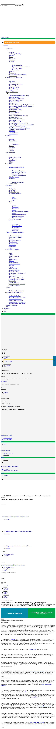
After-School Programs (15, 235)
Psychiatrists (12, 276)
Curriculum (12, 190)
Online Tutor (15, 229)
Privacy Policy (7, 555)
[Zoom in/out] (5, 582)
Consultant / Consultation (16, 84)
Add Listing (3, 38)
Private (14, 210)
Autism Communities (15, 157)
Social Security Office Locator (17, 302)
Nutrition (11, 71)
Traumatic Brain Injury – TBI (17, 284)
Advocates (12, 81)
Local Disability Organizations (17, 297)
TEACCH (12, 131)
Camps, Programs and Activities (14, 232)
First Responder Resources (16, 290)
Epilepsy (11, 265)
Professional (9, 48)
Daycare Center (13, 103)
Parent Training (13, 89)
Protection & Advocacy (15, 299)
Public (14, 213)
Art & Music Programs (15, 237)
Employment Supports (18, 170)
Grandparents (12, 160)
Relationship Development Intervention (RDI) (21, 125)
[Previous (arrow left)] (1, 583)
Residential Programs (18, 182)
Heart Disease (13, 268)
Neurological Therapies (15, 118)
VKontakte (6, 595)
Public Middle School (18, 216)
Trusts (11, 90)
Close (2, 618)
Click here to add (29, 691)
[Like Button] (1, 387)
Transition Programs (17, 174)
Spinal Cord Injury (14, 282)
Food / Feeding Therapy (15, 109)
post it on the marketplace (44, 705)
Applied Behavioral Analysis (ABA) (19, 95)
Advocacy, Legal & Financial (14, 77)
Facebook (6, 585)
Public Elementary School (19, 214)
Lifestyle (8, 135)
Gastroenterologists (17, 65)
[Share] (2, 582)
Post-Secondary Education (19, 172)
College (14, 205)
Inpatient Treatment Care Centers (21, 66)
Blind (10, 258)
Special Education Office (16, 300)
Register (7, 37)
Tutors (11, 220)
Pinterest (5, 591)
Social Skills (12, 246)
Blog (5, 311)
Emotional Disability (14, 264)
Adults (11, 155)
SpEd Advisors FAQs (8, 554)
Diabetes (11, 261)
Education (9, 185)
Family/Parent (13, 159)
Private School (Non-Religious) (20, 211)
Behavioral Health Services (16, 98)
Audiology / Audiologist (15, 54)
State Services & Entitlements (17, 303)
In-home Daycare (14, 112)
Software (14, 198)
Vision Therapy (13, 134)
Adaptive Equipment (11, 305)
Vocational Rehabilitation (19, 175)
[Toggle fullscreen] (4, 582)
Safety (8, 287)
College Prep (12, 189)
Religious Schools (17, 217)
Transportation (13, 183)
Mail (5, 596)
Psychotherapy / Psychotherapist (17, 74)
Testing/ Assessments (15, 219)
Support (5, 556)
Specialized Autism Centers (16, 279)
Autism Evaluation (14, 256)
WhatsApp (6, 588)
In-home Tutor (16, 227)
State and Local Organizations (14, 292)
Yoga (10, 248)
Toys (13, 200)
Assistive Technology (15, 296)
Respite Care (12, 245)
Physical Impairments (15, 274)
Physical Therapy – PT (15, 121)
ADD (10, 253)
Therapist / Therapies (12, 92)
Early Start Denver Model (16, 100)
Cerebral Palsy (13, 259)
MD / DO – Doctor (17, 68)
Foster (11, 57)
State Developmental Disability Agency (19, 128)
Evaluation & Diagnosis (12, 249)
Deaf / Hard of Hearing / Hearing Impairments (21, 105)
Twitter (5, 587)
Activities (11, 139)
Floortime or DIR (14, 108)
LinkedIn (6, 592)
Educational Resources (15, 193)
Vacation (11, 150)
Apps (13, 197)
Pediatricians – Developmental (17, 273)
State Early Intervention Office (17, 129)
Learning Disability (14, 270)
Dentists (11, 55)
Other (7, 306)
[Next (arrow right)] (2, 583)
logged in (9, 406)
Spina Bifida (12, 281)
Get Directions (4, 381)
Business (6, 45)
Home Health (12, 111)
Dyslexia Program (14, 192)
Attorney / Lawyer (14, 82)
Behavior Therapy (14, 97)
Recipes (6, 309)
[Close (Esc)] (1, 582)
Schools (11, 201)
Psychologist (12, 73)
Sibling (11, 162)
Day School (15, 207)
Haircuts (11, 146)
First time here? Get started (12, 42)
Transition (9, 163)
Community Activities (15, 240)
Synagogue (12, 147)
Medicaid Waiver (13, 117)
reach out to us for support (37, 671)
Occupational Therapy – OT (16, 120)
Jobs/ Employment (14, 177)
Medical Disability (14, 271)
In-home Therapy (14, 114)
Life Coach (12, 60)
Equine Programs (13, 243)
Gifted (11, 267)
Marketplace (7, 308)
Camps (11, 239)
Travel (11, 149)
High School (15, 208)
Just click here (32, 649)
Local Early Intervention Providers (18, 115)
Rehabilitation (13, 76)
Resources (15, 230)
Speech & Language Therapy (17, 126)
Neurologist (15, 70)
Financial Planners (14, 86)
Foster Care (12, 58)
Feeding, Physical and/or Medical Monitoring (21, 106)
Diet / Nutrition (13, 140)
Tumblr (5, 593)
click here (13, 639)
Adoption (11, 52)
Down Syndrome (13, 262)
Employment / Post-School (16, 167)
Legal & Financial (14, 87)
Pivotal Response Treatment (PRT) (18, 123)
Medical (11, 61)
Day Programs (13, 242)
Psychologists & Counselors (16, 278)
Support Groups (10, 152)
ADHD (11, 255)
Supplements (15, 144)
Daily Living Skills (14, 101)
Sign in (2, 37)
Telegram (6, 589)
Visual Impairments (14, 285)
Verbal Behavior (13, 132)
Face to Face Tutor (17, 226)
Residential (12, 178)
